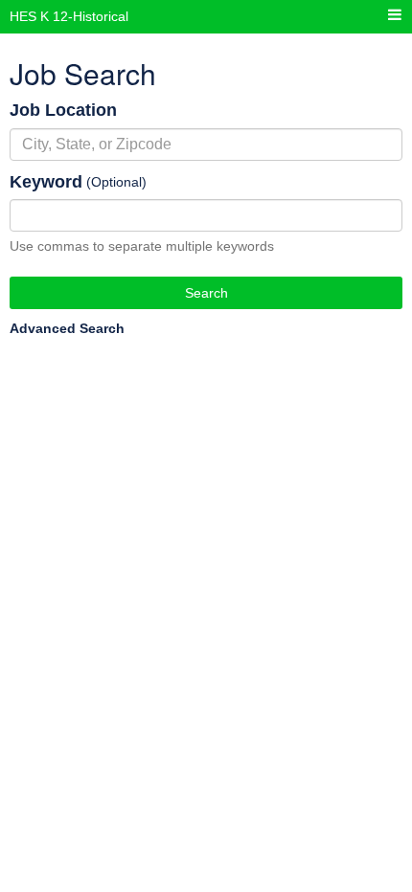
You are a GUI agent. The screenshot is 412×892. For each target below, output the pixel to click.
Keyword (46, 181)
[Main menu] (394, 16)
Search (206, 293)
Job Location (63, 110)
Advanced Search (67, 328)
